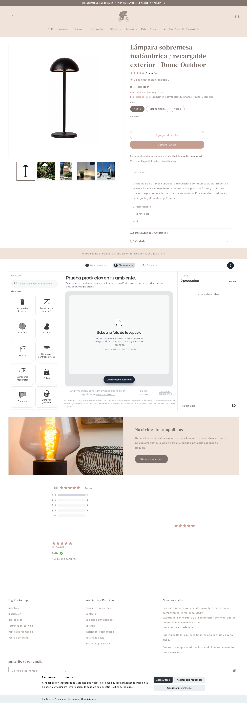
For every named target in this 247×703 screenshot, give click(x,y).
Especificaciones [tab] (142, 206)
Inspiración (14, 613)
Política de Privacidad (54, 699)
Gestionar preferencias (179, 688)
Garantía (90, 625)
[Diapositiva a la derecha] (120, 171)
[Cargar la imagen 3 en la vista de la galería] (46, 171)
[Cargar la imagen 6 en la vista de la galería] (106, 171)
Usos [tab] (135, 220)
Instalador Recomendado (100, 631)
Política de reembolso (20, 631)
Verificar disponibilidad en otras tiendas (153, 161)
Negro (137, 108)
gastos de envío (142, 96)
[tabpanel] (180, 189)
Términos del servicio (20, 625)
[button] (12, 16)
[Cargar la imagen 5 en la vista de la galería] (86, 171)
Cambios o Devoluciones (100, 619)
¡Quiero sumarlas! (151, 459)
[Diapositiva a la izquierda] (12, 171)
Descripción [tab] (139, 172)
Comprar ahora (167, 144)
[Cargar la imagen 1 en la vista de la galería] (26, 171)
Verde (177, 108)
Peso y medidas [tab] (141, 213)
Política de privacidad (98, 643)
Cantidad (134, 116)
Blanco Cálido (158, 108)
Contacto (91, 613)
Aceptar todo (163, 679)
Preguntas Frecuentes (98, 608)
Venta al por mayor (18, 637)
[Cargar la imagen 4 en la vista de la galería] (66, 171)
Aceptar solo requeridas (189, 679)
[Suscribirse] (65, 671)
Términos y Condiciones (82, 699)
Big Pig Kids (15, 619)
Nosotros (13, 608)
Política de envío (95, 637)
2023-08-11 (58, 547)
